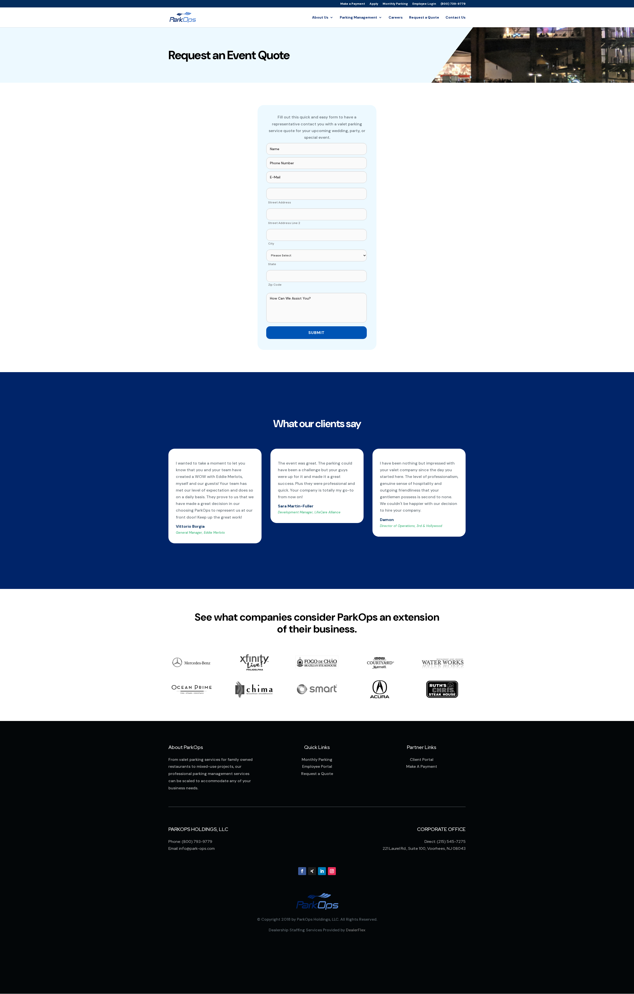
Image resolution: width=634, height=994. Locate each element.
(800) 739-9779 (453, 4)
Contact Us (456, 18)
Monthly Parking (395, 4)
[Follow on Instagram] (332, 871)
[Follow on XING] (312, 871)
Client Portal (421, 759)
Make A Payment (421, 766)
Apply (374, 4)
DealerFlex (355, 930)
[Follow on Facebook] (302, 871)
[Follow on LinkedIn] (322, 871)
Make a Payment (352, 4)
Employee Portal (317, 766)
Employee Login (424, 4)
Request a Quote (424, 18)
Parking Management (358, 18)
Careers (396, 18)
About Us (320, 18)
